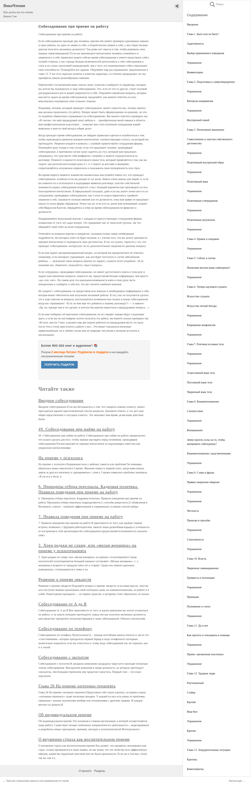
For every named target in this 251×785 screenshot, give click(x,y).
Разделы (99, 770)
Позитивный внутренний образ (205, 162)
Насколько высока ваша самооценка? (208, 267)
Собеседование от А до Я (62, 604)
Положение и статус (199, 606)
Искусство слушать (198, 296)
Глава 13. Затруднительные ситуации (208, 750)
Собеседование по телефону (65, 628)
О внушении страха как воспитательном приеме (84, 739)
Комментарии (195, 72)
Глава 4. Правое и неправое (203, 239)
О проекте (85, 770)
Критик (191, 730)
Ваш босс (192, 711)
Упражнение (194, 62)
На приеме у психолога (60, 457)
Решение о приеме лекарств (64, 579)
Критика (192, 759)
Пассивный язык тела (199, 382)
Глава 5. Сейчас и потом (201, 258)
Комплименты (195, 769)
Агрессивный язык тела (201, 372)
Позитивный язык (197, 181)
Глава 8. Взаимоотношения (203, 401)
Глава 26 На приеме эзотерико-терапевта (76, 686)
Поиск (216, 4)
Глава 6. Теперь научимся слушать (207, 286)
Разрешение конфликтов (201, 325)
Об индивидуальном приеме (65, 714)
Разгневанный (195, 683)
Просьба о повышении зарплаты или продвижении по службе (37, 781)
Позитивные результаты (201, 219)
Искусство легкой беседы (202, 306)
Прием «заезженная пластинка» (205, 654)
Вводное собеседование (60, 400)
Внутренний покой (198, 120)
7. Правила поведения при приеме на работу (80, 516)
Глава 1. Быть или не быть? (203, 34)
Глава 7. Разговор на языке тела (205, 344)
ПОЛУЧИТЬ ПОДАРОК (59, 364)
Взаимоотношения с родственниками (209, 453)
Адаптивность (195, 43)
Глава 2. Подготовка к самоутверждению (211, 82)
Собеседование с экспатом (63, 657)
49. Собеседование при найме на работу (76, 429)
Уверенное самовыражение (203, 568)
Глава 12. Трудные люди (201, 673)
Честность (193, 510)
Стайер (191, 692)
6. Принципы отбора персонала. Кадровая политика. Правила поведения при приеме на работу (88, 489)
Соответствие (195, 411)
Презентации (235, 781)
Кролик (191, 702)
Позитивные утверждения (202, 200)
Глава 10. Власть (196, 558)
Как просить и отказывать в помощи (208, 635)
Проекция (193, 597)
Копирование (195, 430)
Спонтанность (195, 539)
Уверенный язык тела (199, 392)
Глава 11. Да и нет (197, 625)
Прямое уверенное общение (203, 482)
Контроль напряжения (200, 101)
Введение (192, 24)
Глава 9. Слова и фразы (200, 472)
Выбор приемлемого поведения (205, 53)
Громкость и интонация (200, 577)
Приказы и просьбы (198, 520)
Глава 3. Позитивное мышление (205, 129)
